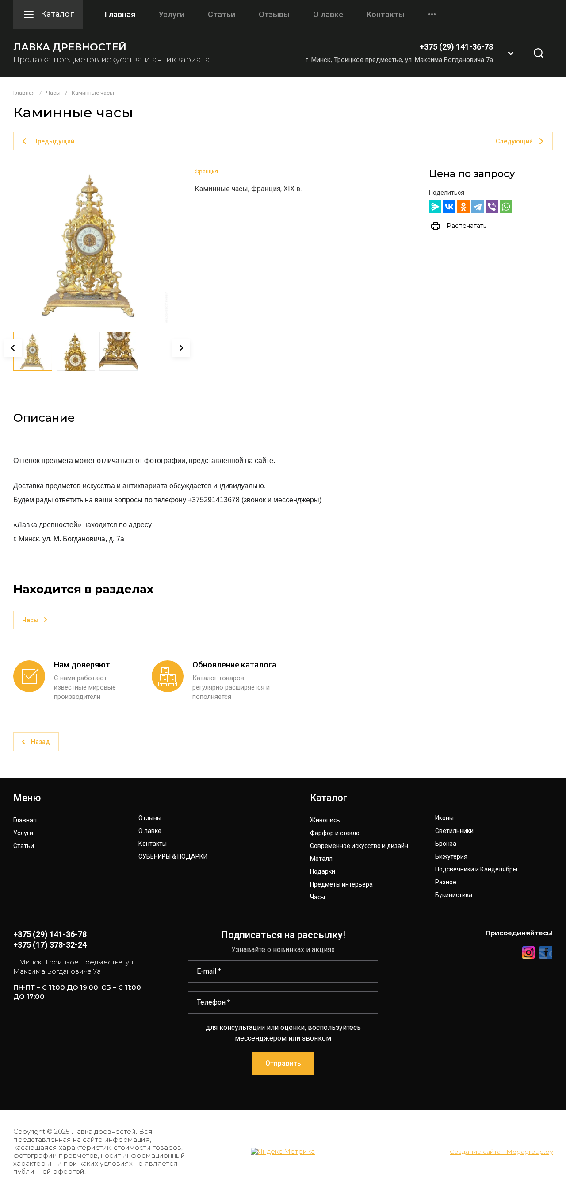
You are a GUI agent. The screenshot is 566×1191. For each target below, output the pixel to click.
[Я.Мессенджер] (435, 206)
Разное (445, 882)
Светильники (454, 831)
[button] (511, 53)
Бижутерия (451, 856)
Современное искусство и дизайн (359, 846)
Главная (120, 14)
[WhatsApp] (506, 206)
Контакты (386, 14)
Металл (321, 859)
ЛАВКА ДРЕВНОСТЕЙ (69, 47)
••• (432, 14)
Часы (53, 92)
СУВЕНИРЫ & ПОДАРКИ (172, 856)
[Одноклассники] (463, 206)
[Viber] (492, 206)
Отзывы (274, 14)
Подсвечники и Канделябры (476, 869)
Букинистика (453, 895)
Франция (206, 171)
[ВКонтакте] (449, 206)
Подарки (322, 871)
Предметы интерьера (341, 884)
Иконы (444, 818)
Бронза (445, 843)
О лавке (328, 14)
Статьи (221, 14)
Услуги (171, 14)
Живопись (325, 820)
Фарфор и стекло (334, 833)
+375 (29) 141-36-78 (456, 46)
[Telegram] (477, 206)
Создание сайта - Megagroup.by (501, 1152)
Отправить (283, 1063)
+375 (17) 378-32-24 (50, 944)
